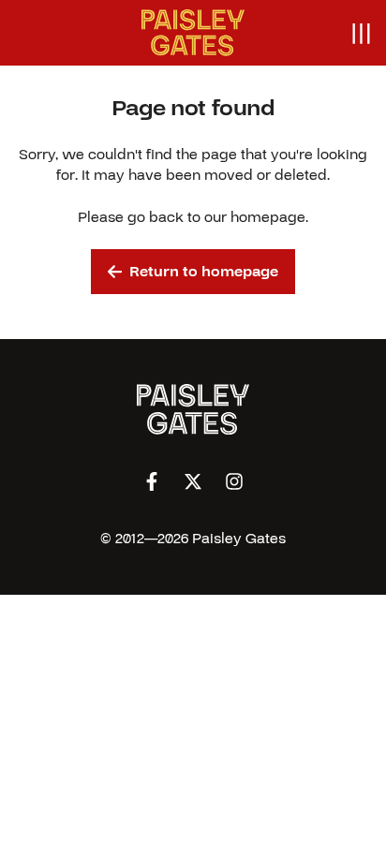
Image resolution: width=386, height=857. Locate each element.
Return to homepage (203, 271)
